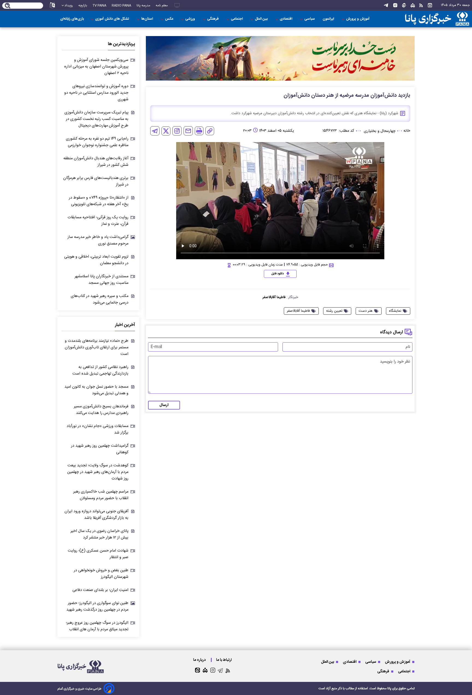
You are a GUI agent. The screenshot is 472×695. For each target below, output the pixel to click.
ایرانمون (329, 19)
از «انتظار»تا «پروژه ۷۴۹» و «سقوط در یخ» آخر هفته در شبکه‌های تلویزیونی (98, 201)
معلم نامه (162, 5)
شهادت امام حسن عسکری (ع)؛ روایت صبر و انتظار (98, 554)
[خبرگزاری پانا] (437, 19)
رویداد (68, 5)
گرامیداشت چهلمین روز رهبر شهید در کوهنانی (99, 449)
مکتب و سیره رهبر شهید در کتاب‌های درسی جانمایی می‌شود (99, 299)
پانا (389, 688)
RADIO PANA (121, 5)
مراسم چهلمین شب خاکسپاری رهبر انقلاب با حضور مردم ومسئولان (100, 495)
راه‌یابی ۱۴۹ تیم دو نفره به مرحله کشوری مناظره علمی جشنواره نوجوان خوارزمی (97, 142)
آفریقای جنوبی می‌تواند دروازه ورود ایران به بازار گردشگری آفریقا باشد (96, 514)
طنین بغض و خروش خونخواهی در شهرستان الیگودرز (101, 573)
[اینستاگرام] (395, 5)
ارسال (164, 405)
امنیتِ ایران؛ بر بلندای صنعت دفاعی (100, 590)
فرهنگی (213, 19)
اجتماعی (237, 19)
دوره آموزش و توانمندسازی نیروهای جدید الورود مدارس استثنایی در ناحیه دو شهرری (96, 93)
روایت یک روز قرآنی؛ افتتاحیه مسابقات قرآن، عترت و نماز (97, 220)
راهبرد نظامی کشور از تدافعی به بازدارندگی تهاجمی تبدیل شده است (100, 370)
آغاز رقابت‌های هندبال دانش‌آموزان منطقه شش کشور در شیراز (95, 161)
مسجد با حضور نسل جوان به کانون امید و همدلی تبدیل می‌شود (96, 390)
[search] (7, 6)
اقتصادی (286, 19)
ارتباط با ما (224, 660)
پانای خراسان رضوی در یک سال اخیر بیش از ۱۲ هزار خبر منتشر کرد (99, 534)
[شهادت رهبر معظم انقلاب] (280, 58)
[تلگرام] (386, 5)
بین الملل (262, 19)
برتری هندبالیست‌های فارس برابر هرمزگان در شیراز (95, 181)
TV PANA (99, 5)
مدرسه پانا (143, 5)
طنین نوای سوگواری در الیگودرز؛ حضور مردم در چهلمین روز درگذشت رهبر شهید (97, 606)
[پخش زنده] (177, 5)
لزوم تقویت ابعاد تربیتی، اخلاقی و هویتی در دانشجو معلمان (96, 260)
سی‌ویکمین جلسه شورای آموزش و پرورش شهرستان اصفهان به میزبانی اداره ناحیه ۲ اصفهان (96, 66)
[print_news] (199, 130)
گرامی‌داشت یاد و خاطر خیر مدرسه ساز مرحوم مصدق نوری (97, 240)
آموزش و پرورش (358, 19)
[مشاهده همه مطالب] (430, 5)
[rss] (421, 5)
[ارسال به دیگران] (188, 131)
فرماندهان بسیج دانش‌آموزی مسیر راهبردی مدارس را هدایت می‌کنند (101, 409)
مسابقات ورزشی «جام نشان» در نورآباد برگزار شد (97, 429)
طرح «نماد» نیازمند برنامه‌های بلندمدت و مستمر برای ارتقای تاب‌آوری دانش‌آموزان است (96, 347)
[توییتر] (165, 131)
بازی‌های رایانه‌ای (72, 19)
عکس (169, 19)
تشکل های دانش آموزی (112, 19)
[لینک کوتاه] (209, 130)
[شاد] (413, 5)
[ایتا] (404, 5)
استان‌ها (147, 19)
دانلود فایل (278, 273)
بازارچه (82, 5)
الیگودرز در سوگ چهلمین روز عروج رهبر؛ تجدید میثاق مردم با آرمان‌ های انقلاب (97, 626)
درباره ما (199, 660)
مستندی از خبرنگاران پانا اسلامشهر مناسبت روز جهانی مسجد (101, 279)
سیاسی (310, 19)
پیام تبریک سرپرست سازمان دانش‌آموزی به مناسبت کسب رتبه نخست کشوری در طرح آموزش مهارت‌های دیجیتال (96, 119)
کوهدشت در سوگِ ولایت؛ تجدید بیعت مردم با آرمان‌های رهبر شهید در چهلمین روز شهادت (97, 472)
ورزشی (190, 19)
